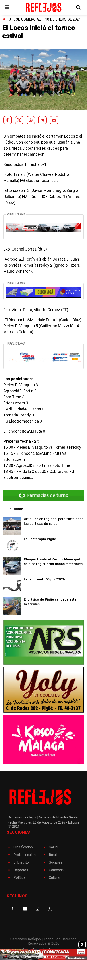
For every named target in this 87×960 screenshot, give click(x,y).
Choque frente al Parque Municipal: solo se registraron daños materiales (53, 561)
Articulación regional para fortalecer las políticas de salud (53, 521)
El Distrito (21, 862)
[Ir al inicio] (43, 7)
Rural (53, 855)
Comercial (56, 870)
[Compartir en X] (19, 120)
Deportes (20, 870)
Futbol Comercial (24, 19)
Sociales (55, 862)
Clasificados (23, 847)
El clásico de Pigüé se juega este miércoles (50, 601)
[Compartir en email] (54, 120)
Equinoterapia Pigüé (40, 539)
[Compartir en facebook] (7, 120)
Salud (53, 847)
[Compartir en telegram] (42, 120)
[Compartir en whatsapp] (31, 120)
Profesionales (24, 855)
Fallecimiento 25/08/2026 (44, 579)
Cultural (54, 877)
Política (19, 877)
